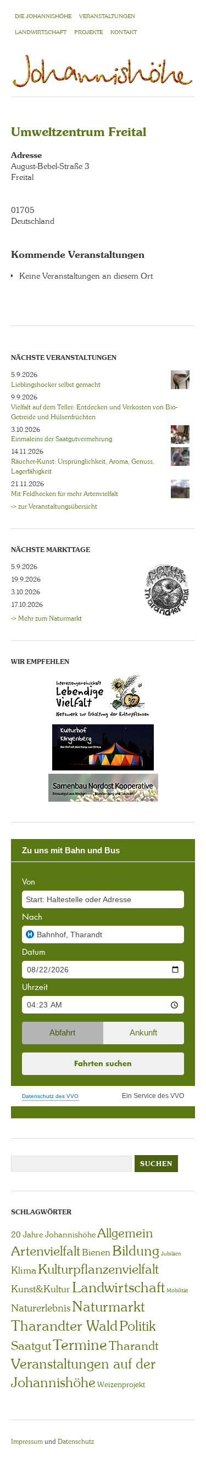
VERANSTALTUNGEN (107, 16)
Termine (80, 1345)
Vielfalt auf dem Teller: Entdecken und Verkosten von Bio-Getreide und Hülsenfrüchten (94, 412)
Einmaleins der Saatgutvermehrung (61, 439)
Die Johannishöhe (43, 16)
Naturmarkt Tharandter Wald (78, 1316)
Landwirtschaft (118, 1287)
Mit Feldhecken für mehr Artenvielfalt (64, 493)
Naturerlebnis (40, 1308)
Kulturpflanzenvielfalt (98, 1268)
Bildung (135, 1251)
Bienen (96, 1252)
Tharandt (133, 1346)
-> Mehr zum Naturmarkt (46, 618)
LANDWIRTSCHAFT (40, 32)
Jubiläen (171, 1253)
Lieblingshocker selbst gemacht (56, 384)
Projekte (88, 32)
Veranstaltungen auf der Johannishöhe (83, 1373)
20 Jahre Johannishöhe (53, 1234)
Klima (23, 1270)
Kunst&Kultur (40, 1289)
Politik (137, 1326)
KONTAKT (123, 32)
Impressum (27, 1441)
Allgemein (125, 1233)
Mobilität (177, 1290)
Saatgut (31, 1346)
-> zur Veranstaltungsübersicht (54, 506)
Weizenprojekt (121, 1384)
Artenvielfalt (45, 1250)
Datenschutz (76, 1441)
